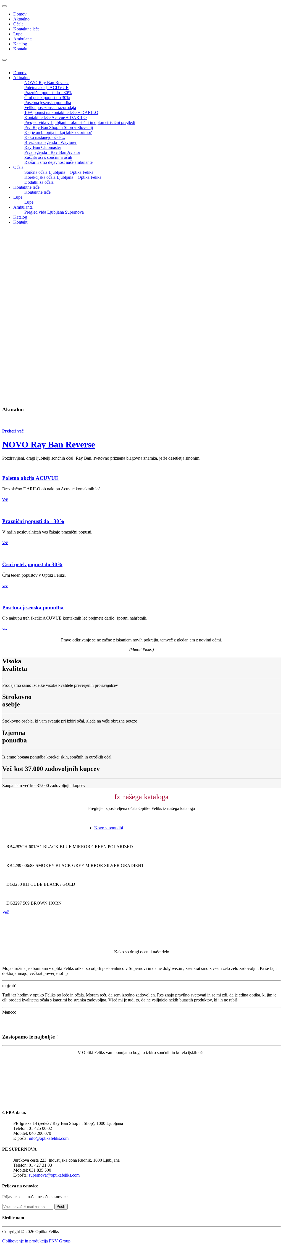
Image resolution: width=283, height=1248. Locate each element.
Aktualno (21, 19)
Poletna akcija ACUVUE (46, 87)
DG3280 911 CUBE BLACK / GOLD (40, 884)
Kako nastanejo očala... (44, 137)
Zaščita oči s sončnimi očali (48, 157)
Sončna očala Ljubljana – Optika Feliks (58, 172)
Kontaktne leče (26, 29)
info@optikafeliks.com (49, 1138)
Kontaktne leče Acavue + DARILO (55, 117)
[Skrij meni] (4, 6)
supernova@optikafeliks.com (54, 1175)
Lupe (17, 34)
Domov (20, 14)
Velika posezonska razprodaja (50, 107)
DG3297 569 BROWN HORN (34, 903)
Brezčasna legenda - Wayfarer (50, 142)
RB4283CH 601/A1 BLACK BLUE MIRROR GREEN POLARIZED (69, 846)
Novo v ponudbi (108, 827)
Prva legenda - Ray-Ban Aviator (52, 152)
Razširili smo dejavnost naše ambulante (58, 162)
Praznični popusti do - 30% (48, 92)
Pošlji (61, 1207)
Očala (18, 24)
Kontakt (20, 48)
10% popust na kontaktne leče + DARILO (61, 112)
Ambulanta (23, 39)
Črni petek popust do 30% (47, 97)
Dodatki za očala (39, 182)
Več (5, 500)
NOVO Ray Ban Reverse (46, 82)
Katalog (20, 44)
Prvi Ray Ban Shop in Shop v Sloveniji (58, 127)
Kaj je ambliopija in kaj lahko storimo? (58, 132)
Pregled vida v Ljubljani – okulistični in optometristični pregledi (79, 122)
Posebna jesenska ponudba (47, 102)
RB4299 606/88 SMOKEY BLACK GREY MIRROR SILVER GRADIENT (75, 865)
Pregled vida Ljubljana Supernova (54, 212)
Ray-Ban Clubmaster (42, 147)
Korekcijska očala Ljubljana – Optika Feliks (62, 177)
